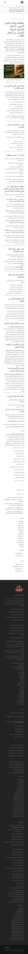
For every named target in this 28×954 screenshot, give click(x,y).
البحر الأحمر (18, 646)
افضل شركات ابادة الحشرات (18, 808)
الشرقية (18, 652)
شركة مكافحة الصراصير (19, 736)
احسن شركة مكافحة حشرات (18, 876)
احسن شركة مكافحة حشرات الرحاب (16, 763)
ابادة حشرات (21, 784)
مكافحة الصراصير (20, 694)
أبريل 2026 (21, 523)
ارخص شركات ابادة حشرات (18, 814)
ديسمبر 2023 (21, 538)
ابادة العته (22, 689)
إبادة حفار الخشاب (20, 685)
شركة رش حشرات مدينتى (18, 897)
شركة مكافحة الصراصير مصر (18, 865)
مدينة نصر (13, 657)
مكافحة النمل (21, 698)
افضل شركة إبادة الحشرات (18, 805)
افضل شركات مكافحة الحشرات (17, 931)
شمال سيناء (13, 652)
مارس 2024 (21, 534)
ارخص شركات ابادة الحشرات (18, 816)
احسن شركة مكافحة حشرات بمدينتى (16, 892)
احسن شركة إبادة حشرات (18, 795)
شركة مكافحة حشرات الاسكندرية (17, 625)
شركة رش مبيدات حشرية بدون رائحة (16, 734)
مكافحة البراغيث (20, 782)
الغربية (9, 652)
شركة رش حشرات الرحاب (18, 769)
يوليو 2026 (21, 521)
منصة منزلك (21, 605)
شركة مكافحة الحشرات (19, 913)
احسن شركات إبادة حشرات (18, 799)
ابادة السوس (21, 681)
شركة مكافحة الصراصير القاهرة (17, 839)
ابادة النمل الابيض (20, 683)
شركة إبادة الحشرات (19, 790)
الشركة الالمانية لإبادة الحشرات (18, 666)
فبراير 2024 (21, 536)
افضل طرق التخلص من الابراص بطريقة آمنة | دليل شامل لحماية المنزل (15, 722)
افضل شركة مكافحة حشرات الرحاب (16, 761)
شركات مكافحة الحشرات (19, 917)
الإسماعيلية (16, 644)
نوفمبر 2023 (21, 540)
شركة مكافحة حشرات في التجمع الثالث (16, 611)
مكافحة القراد (21, 776)
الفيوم (5, 652)
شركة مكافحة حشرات (19, 726)
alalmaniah (18, 55)
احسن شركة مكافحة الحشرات (17, 920)
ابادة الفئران (22, 678)
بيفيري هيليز (19, 659)
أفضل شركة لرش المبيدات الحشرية (17, 887)
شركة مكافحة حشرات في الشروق (17, 747)
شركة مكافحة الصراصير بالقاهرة (17, 844)
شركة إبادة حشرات (20, 788)
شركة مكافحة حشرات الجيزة (18, 849)
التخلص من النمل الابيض (19, 480)
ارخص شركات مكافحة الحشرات (17, 939)
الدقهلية (13, 650)
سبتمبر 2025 (21, 529)
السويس (22, 652)
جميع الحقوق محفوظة (20, 949)
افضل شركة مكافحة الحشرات (18, 928)
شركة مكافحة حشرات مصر (18, 860)
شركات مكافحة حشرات (19, 915)
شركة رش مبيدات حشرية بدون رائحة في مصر (14, 868)
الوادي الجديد (18, 657)
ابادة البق (22, 670)
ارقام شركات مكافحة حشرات (18, 880)
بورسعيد (22, 648)
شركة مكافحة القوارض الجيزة (18, 852)
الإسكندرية (22, 644)
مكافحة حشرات (20, 905)
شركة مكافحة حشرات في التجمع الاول (16, 753)
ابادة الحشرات (21, 786)
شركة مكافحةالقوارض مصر (18, 862)
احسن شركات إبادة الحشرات (18, 801)
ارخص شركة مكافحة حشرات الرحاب (16, 765)
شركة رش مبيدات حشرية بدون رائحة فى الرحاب (14, 617)
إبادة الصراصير (21, 674)
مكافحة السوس (21, 700)
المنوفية (7, 656)
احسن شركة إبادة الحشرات (18, 797)
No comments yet (19, 19)
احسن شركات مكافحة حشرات (17, 922)
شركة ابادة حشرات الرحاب (18, 771)
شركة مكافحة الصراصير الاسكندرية (17, 630)
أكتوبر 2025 (21, 527)
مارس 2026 (21, 525)
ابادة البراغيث (21, 691)
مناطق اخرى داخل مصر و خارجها (17, 712)
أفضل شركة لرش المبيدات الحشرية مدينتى (15, 901)
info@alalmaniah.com (17, 827)
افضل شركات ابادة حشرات (18, 806)
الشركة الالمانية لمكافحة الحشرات (17, 663)
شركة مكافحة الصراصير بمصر (18, 870)
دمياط (10, 650)
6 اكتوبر (8, 657)
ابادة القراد (22, 687)
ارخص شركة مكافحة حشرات (18, 877)
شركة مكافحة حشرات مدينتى (18, 890)
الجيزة (17, 650)
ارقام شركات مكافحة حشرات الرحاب (16, 767)
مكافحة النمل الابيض (20, 702)
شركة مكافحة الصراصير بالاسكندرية (17, 637)
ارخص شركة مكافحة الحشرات (17, 935)
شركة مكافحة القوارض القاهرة (17, 836)
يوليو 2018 (21, 544)
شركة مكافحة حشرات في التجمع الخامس (15, 750)
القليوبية (22, 656)
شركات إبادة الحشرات (19, 793)
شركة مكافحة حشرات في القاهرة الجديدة (15, 755)
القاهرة (22, 654)
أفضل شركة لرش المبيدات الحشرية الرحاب (15, 772)
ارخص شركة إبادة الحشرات (18, 812)
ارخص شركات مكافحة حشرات (17, 937)
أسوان (12, 644)
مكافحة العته (21, 780)
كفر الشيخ (16, 656)
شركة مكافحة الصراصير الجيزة (17, 854)
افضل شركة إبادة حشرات (18, 803)
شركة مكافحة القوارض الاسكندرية (17, 627)
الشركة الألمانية (8, 949)
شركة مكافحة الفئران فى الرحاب (17, 614)
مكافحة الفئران (21, 696)
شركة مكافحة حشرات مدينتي (18, 745)
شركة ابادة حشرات (20, 885)
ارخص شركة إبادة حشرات (18, 810)
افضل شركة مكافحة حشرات (18, 874)
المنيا (23, 657)
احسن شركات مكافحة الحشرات (17, 924)
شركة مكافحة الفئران (19, 731)
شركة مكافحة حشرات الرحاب (18, 609)
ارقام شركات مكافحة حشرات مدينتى (16, 896)
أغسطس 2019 (20, 542)
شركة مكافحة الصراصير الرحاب (18, 619)
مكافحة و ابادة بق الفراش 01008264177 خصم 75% (14, 717)
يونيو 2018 (21, 546)
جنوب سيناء (22, 650)
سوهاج (6, 650)
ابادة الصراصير (21, 676)
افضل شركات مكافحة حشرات (18, 930)
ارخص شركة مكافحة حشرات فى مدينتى (16, 894)
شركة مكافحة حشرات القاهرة (18, 834)
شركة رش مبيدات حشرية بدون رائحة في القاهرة (14, 842)
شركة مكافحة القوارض (19, 668)
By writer (21, 18)
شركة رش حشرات (20, 883)
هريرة (11, 951)
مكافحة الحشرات (20, 672)
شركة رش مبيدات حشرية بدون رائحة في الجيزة (14, 857)
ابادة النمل (22, 679)
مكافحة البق (21, 692)
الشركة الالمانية (21, 665)
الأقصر (23, 646)
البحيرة (13, 646)
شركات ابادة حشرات (19, 792)
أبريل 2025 (21, 530)
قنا (19, 656)
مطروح (11, 656)
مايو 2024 (21, 532)
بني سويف (9, 646)
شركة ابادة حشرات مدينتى (18, 899)
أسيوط (8, 644)
